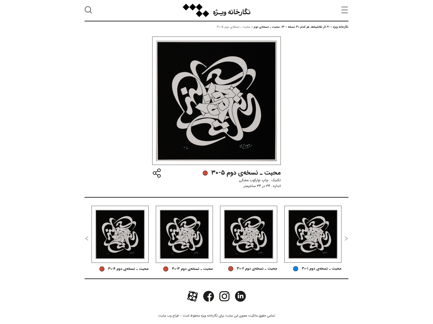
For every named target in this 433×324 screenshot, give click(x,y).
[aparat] (192, 296)
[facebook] (208, 296)
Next (87, 238)
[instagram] (224, 296)
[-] (205, 173)
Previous (346, 238)
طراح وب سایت (168, 315)
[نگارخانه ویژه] (216, 10)
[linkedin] (240, 296)
